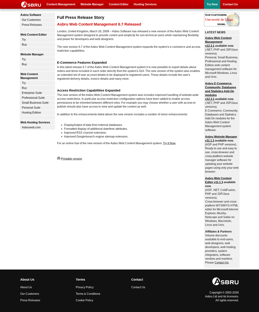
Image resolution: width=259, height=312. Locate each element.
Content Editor (118, 4)
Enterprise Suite (32, 92)
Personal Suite (31, 107)
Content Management (61, 4)
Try (24, 39)
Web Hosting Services (35, 122)
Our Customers (31, 19)
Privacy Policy (85, 287)
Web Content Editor (33, 34)
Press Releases (32, 24)
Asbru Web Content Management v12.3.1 (218, 41)
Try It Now (169, 143)
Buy (24, 44)
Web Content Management (29, 76)
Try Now (212, 4)
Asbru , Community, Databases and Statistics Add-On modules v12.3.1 (220, 91)
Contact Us (230, 4)
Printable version (71, 158)
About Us (26, 287)
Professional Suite (33, 97)
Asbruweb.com (31, 127)
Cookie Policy (84, 300)
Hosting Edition (31, 112)
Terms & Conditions (88, 293)
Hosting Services (145, 4)
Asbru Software (30, 14)
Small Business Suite (35, 102)
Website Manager (92, 4)
